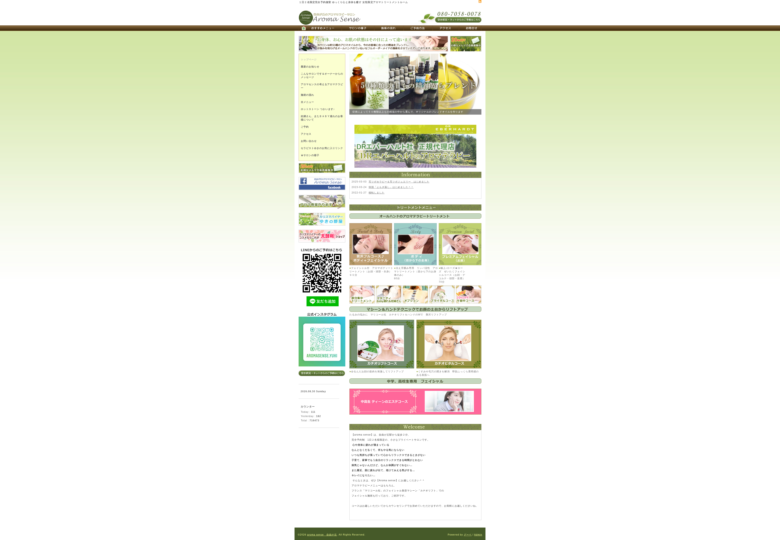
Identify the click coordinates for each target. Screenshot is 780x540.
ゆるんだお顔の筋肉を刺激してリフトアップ (377, 371)
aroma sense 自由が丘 (322, 534)
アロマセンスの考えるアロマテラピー (322, 86)
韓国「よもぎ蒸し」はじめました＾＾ (391, 187)
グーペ (468, 534)
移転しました (377, 192)
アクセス (306, 134)
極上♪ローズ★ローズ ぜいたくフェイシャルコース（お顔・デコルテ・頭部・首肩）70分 (452, 275)
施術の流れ (307, 94)
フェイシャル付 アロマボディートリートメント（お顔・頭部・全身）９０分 (371, 271)
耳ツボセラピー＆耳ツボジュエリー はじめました (399, 181)
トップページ (309, 59)
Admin (478, 534)
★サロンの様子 (310, 155)
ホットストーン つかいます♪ (318, 109)
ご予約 (305, 126)
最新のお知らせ (310, 66)
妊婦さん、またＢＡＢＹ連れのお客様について (322, 118)
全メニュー (307, 102)
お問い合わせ (309, 141)
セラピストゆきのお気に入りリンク (322, 148)
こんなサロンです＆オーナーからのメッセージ (322, 75)
